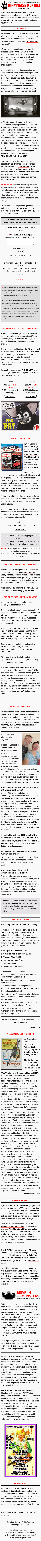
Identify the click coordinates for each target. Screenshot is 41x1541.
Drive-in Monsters (9, 1314)
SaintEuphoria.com (19, 1491)
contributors (23, 166)
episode (16, 590)
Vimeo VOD (34, 1260)
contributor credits (19, 164)
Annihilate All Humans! (14, 122)
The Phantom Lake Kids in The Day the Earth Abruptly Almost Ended (20, 1234)
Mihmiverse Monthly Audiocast (22, 618)
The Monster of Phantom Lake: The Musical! (31, 454)
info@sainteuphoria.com (12, 20)
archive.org (16, 647)
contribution (10, 179)
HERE (30, 590)
